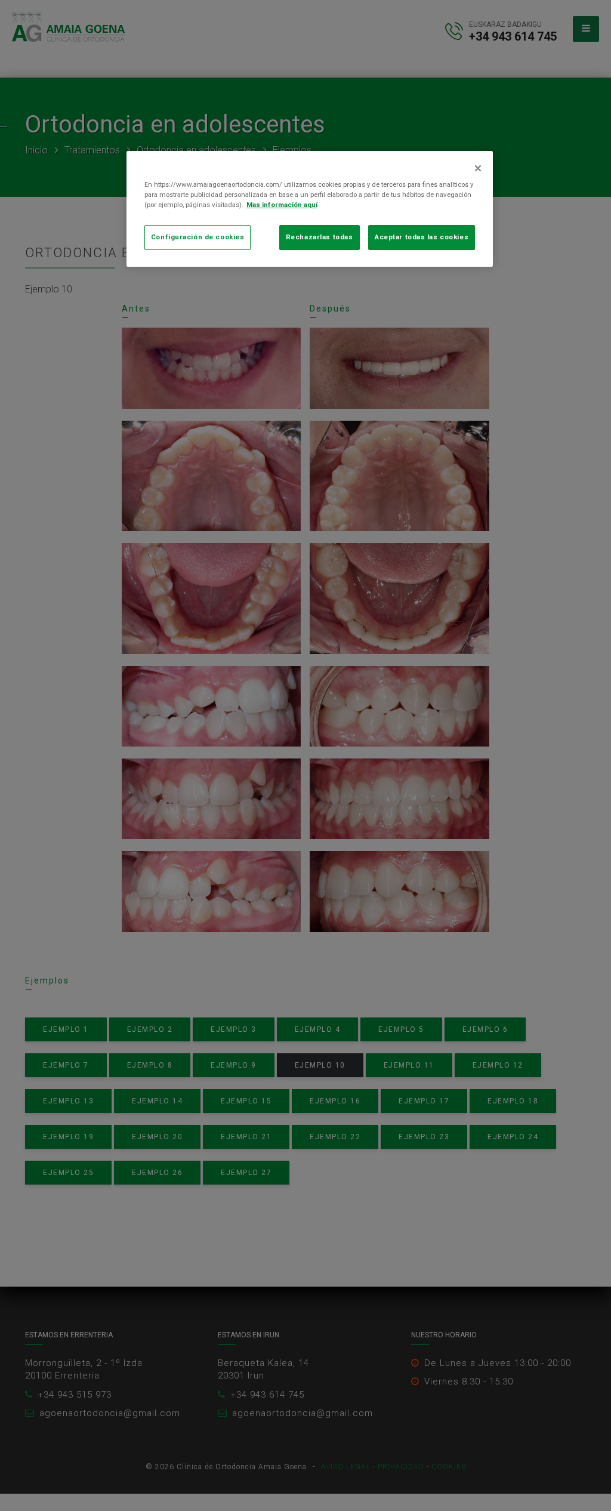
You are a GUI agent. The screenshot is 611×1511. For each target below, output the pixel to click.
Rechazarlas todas (319, 237)
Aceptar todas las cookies (421, 237)
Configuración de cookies (198, 237)
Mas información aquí (281, 205)
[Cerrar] (478, 168)
